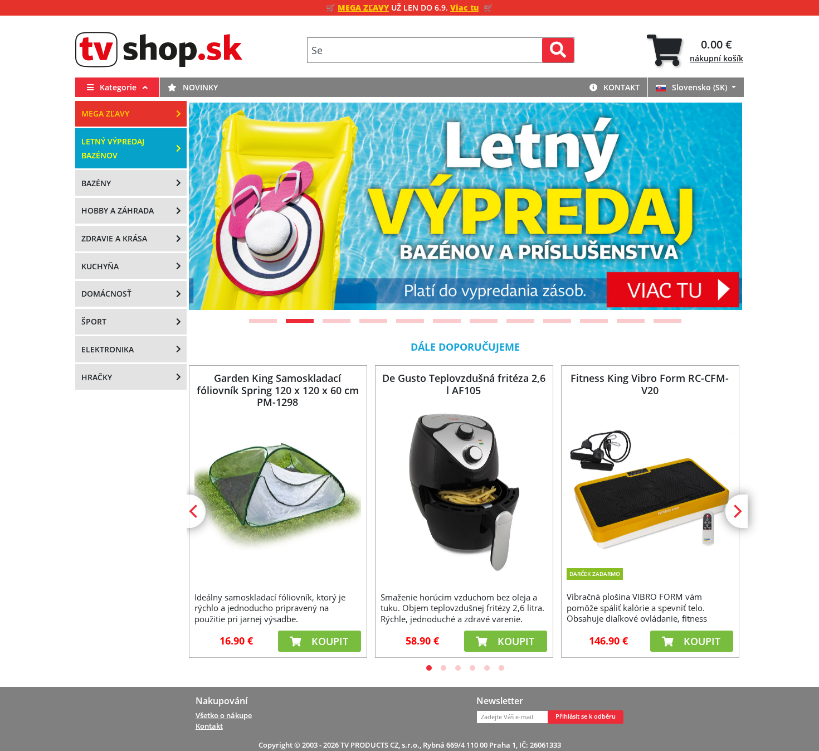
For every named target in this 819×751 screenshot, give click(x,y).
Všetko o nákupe (224, 715)
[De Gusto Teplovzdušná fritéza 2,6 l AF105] (463, 492)
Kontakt (620, 87)
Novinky (199, 87)
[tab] (695, 50)
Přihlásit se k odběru (585, 716)
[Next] (720, 206)
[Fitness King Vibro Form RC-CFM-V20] (649, 484)
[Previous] (211, 206)
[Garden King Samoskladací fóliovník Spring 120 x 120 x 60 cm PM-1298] (277, 492)
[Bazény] (471, 206)
